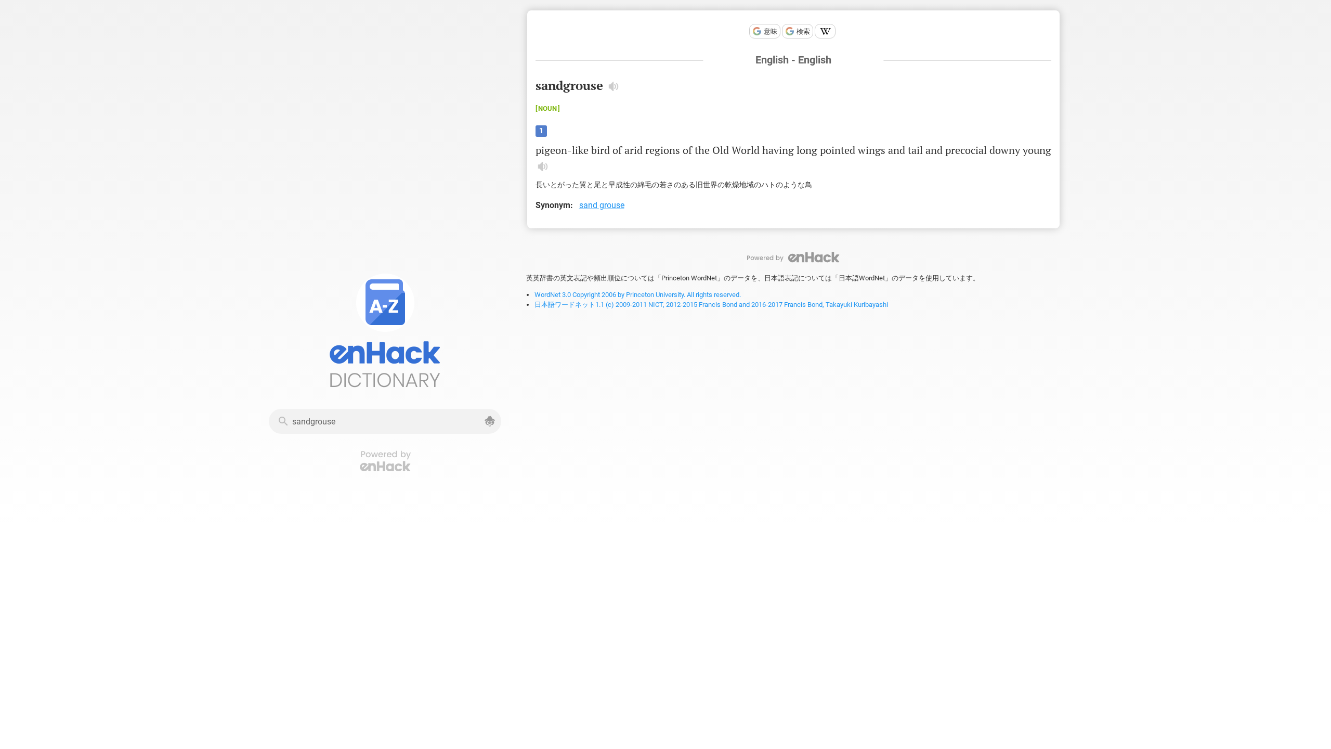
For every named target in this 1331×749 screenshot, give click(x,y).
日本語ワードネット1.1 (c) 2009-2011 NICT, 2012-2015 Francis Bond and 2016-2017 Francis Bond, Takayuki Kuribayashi (711, 304)
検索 (803, 31)
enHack (793, 257)
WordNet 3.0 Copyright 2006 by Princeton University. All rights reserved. (637, 295)
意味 (770, 31)
